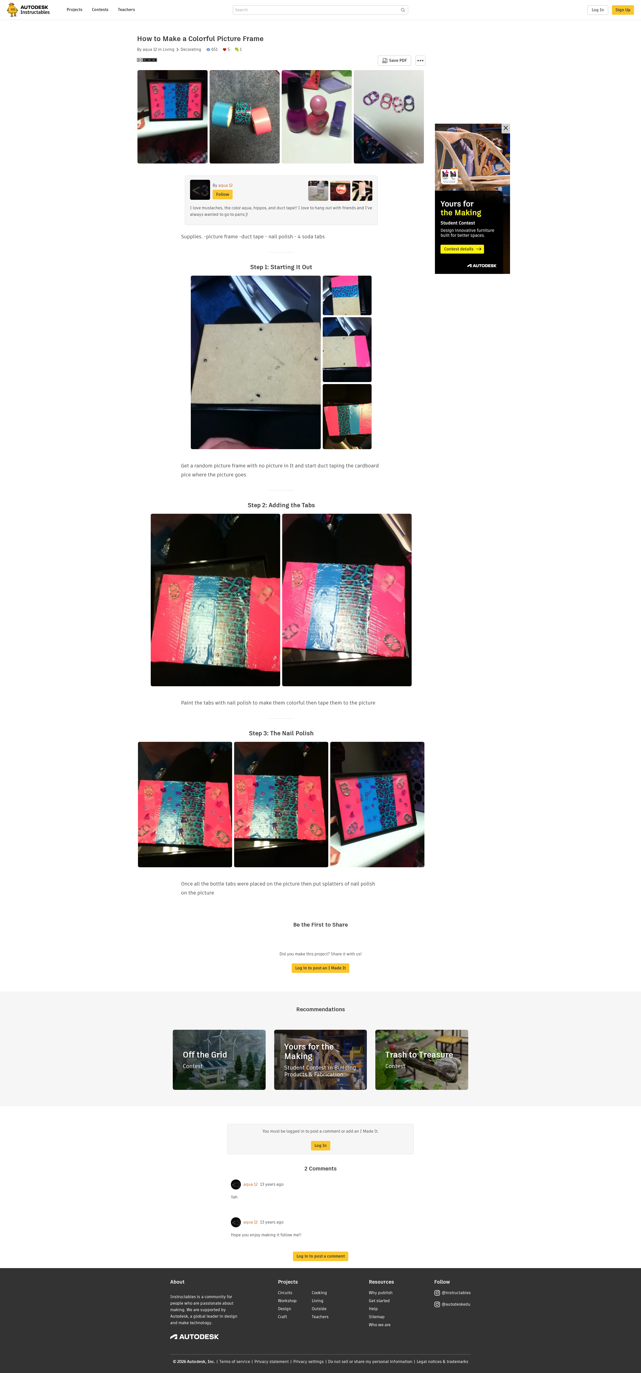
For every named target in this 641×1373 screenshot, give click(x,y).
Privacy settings (308, 1361)
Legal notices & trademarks (442, 1361)
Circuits (285, 1293)
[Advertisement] (472, 199)
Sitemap (377, 1317)
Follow (222, 194)
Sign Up (622, 10)
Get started (379, 1301)
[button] (420, 61)
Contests (100, 10)
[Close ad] (506, 128)
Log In (598, 10)
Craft (282, 1317)
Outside (319, 1309)
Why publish (381, 1293)
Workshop (287, 1301)
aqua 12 (150, 49)
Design (284, 1309)
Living (169, 49)
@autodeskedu (456, 1304)
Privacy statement (271, 1361)
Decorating (191, 49)
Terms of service (234, 1361)
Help (373, 1309)
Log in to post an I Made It (320, 968)
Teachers (126, 10)
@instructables (456, 1293)
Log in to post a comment (320, 1256)
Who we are (380, 1325)
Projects (74, 10)
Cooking (319, 1293)
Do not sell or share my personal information (370, 1361)
